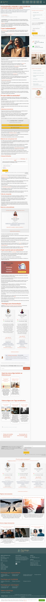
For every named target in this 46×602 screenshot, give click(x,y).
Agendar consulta (3, 568)
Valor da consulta (3, 569)
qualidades (14, 251)
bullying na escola (5, 177)
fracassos (15, 132)
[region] (23, 600)
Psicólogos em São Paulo (27, 581)
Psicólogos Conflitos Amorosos (27, 574)
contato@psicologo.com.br (23, 594)
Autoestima (10, 427)
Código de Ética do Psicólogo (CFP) (20, 556)
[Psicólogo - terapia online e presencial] (23, 550)
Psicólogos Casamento (15, 574)
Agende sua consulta (12, 460)
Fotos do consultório (4, 558)
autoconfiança (17, 66)
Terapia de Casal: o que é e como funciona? (38, 76)
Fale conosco (3, 564)
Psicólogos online (36, 12)
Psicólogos (3, 23)
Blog (2, 4)
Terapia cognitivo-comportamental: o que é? (37, 84)
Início (1, 4)
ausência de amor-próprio (6, 79)
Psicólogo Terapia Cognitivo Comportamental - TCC (5, 587)
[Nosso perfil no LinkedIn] (16, 564)
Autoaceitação (5, 427)
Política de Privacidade (4, 560)
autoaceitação (4, 30)
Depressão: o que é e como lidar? (38, 81)
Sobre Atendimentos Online (5, 557)
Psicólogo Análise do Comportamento (15, 587)
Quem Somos (3, 556)
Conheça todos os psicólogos (15, 231)
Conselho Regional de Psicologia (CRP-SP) (21, 558)
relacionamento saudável (6, 186)
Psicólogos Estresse (15, 575)
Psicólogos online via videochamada (35, 565)
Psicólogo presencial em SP (34, 564)
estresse (23, 63)
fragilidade (22, 246)
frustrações (11, 132)
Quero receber (5, 170)
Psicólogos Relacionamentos (27, 575)
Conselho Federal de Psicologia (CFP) (21, 559)
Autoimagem (15, 427)
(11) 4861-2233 (17, 594)
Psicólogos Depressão (37, 574)
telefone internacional (6, 165)
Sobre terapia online (36, 18)
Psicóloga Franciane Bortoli (12, 355)
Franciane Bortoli (3, 592)
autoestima (15, 73)
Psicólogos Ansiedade (4, 574)
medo (20, 243)
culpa (15, 296)
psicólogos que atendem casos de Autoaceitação (13, 305)
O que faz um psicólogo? (37, 70)
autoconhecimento (10, 33)
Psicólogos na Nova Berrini (16, 581)
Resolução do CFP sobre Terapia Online (21, 557)
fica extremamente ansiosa (19, 147)
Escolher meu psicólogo (4, 567)
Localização (29, 594)
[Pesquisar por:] (11, 368)
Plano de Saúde (3, 565)
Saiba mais (25, 600)
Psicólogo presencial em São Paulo (37, 15)
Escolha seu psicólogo (15, 351)
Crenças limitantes (4, 175)
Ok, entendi (42, 600)
